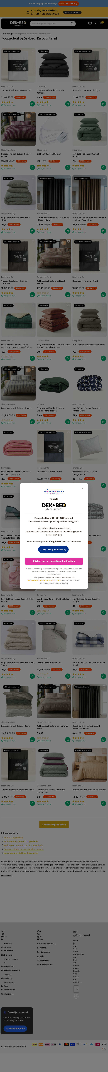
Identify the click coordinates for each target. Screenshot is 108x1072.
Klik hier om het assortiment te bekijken (54, 561)
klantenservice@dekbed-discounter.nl (45, 580)
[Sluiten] (83, 488)
